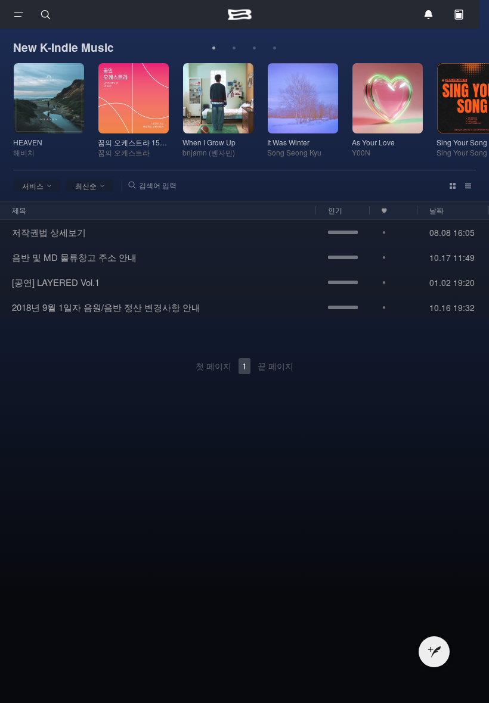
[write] (434, 651)
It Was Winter (288, 142)
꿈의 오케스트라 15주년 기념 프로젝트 (133, 142)
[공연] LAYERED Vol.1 (56, 282)
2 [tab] (234, 48)
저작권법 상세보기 (49, 232)
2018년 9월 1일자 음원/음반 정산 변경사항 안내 (106, 307)
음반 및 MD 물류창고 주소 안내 (74, 257)
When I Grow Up (209, 142)
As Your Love (373, 142)
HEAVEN (27, 142)
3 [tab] (255, 48)
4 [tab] (275, 48)
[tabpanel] (55, 110)
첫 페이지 (213, 366)
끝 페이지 (275, 366)
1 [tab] (214, 48)
